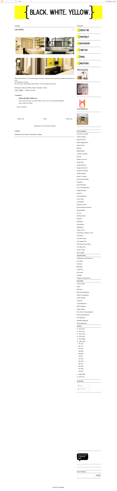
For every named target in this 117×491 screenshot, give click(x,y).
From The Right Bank (83, 187)
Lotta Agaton (80, 201)
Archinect (79, 264)
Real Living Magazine (83, 315)
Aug (79, 353)
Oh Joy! (79, 213)
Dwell (78, 286)
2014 (80, 329)
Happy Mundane (81, 190)
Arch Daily (80, 261)
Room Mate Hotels (20, 78)
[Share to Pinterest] (22, 90)
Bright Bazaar (81, 151)
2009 (80, 341)
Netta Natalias (81, 210)
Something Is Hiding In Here (85, 233)
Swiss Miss (80, 235)
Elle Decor (80, 289)
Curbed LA (80, 269)
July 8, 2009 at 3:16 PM (25, 103)
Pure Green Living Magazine (85, 312)
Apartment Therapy (22, 82)
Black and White (26, 87)
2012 (80, 334)
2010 (80, 339)
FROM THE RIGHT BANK (26, 98)
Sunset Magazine (82, 323)
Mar (79, 366)
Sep (79, 351)
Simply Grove (81, 230)
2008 (80, 374)
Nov (79, 346)
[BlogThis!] (17, 90)
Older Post (69, 119)
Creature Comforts (82, 153)
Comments (82, 389)
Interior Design (81, 298)
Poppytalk (79, 221)
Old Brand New (81, 216)
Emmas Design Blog (82, 179)
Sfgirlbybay (80, 227)
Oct (79, 348)
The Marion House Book (84, 244)
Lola (16, 80)
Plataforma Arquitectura (83, 278)
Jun (79, 358)
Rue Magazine (81, 317)
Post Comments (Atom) (49, 126)
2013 (80, 331)
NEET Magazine (81, 306)
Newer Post (20, 119)
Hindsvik (79, 193)
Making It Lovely (81, 204)
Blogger (62, 487)
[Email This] (15, 90)
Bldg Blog (79, 266)
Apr (79, 363)
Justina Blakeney (82, 196)
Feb (79, 368)
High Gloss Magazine (83, 292)
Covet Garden (81, 283)
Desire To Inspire (82, 176)
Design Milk (80, 162)
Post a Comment (22, 107)
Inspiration (40, 87)
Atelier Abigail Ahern (82, 142)
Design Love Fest (82, 159)
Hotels (34, 87)
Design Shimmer (81, 165)
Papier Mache (81, 309)
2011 (80, 336)
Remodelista (80, 224)
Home (45, 119)
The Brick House (81, 238)
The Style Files (81, 247)
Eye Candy (80, 272)
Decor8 (79, 156)
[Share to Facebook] (21, 90)
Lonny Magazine (81, 303)
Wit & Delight (80, 252)
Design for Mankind (82, 170)
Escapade (80, 182)
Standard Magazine (82, 320)
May (79, 361)
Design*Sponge (81, 173)
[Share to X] (19, 90)
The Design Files (82, 241)
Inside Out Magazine (83, 295)
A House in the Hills (82, 134)
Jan (79, 371)
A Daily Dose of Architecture (85, 258)
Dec (79, 343)
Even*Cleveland (81, 185)
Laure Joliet (80, 199)
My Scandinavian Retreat (84, 207)
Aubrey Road (80, 145)
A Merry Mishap (81, 137)
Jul (79, 356)
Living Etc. (80, 300)
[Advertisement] (84, 421)
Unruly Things (81, 249)
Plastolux (79, 218)
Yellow (45, 87)
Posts (81, 385)
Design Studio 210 (82, 168)
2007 (80, 377)
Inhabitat (79, 275)
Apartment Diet (81, 139)
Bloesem (79, 148)
